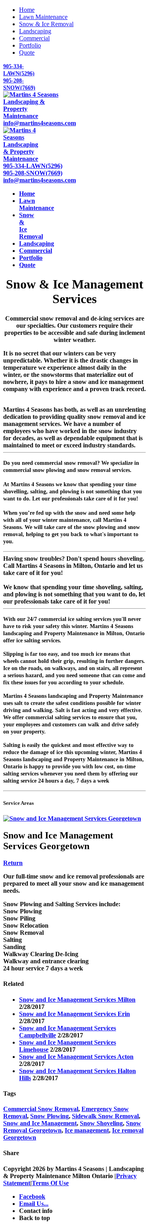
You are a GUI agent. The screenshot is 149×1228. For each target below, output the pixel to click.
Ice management (87, 1130)
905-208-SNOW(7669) (32, 173)
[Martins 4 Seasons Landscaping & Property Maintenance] (31, 116)
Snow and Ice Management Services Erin (74, 1013)
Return (13, 862)
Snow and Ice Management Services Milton (77, 999)
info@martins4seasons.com (39, 123)
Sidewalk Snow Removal (105, 1116)
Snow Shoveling (101, 1123)
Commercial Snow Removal (40, 1109)
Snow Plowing (49, 1116)
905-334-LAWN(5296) (32, 165)
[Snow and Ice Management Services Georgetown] (72, 818)
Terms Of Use (50, 1183)
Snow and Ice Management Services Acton (76, 1056)
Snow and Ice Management (40, 1123)
